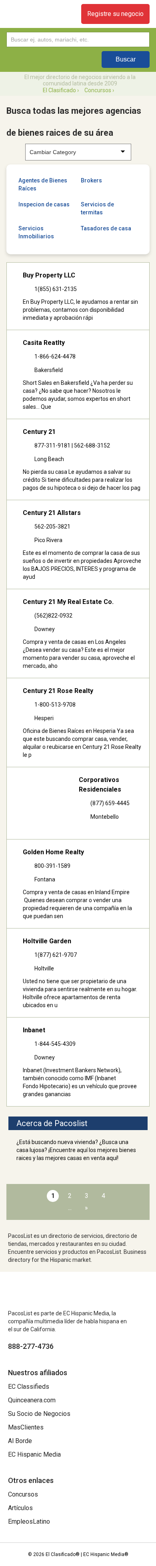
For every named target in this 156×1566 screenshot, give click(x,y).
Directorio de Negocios (32, 14)
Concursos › (99, 90)
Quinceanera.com (32, 1400)
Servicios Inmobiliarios (36, 232)
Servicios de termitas (97, 208)
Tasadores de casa (106, 228)
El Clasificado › (61, 90)
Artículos (20, 1508)
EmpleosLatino (29, 1521)
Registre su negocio (115, 14)
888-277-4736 (31, 1346)
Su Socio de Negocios (39, 1414)
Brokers (91, 180)
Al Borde (20, 1441)
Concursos (23, 1494)
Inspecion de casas (44, 204)
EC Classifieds (28, 1386)
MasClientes (26, 1427)
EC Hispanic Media (34, 1454)
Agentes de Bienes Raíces (42, 184)
